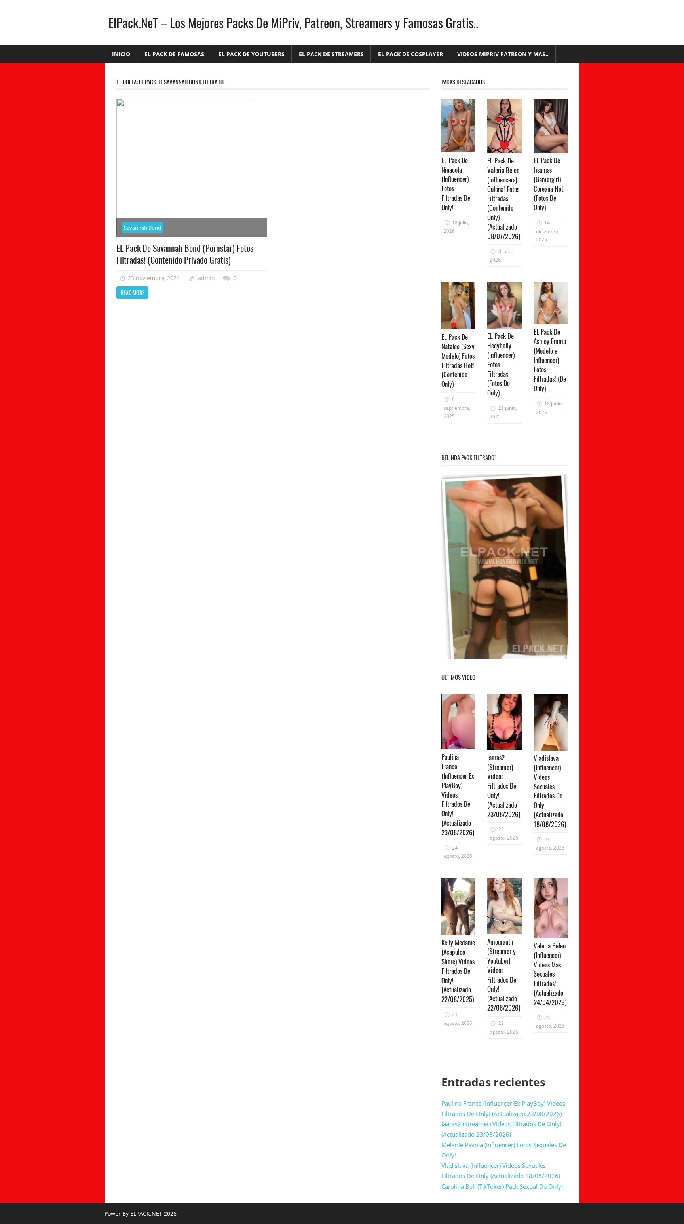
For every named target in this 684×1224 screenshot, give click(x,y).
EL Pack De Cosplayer (410, 54)
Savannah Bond (142, 227)
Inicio (121, 54)
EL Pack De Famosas (174, 54)
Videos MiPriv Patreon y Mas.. (503, 54)
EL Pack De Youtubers (251, 54)
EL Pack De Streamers (331, 54)
